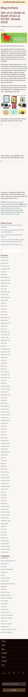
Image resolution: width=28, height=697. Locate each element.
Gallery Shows (5, 581)
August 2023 (4, 263)
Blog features (4, 558)
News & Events (5, 612)
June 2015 (4, 363)
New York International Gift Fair (15, 51)
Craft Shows (9, 202)
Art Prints (23, 64)
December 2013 (5, 386)
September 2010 (5, 486)
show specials (10, 212)
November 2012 (5, 415)
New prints (4, 606)
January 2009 (5, 543)
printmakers (19, 210)
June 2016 (4, 343)
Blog (3, 649)
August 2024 (4, 257)
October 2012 (5, 417)
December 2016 (5, 332)
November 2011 (5, 446)
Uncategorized (5, 626)
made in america (10, 208)
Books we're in (5, 563)
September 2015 (5, 354)
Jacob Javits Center (19, 59)
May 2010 (3, 497)
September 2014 (5, 377)
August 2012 (4, 423)
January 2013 (5, 409)
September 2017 (5, 323)
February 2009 (5, 540)
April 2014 (4, 383)
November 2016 (5, 334)
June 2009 (4, 529)
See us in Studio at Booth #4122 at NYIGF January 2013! (13, 17)
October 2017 (5, 320)
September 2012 (5, 420)
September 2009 (5, 520)
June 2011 (4, 460)
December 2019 (5, 277)
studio (2, 214)
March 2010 (4, 503)
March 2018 (4, 314)
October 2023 (5, 260)
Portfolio (4, 653)
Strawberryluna (14, 2)
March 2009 (4, 538)
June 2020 (4, 274)
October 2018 (5, 294)
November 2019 (5, 280)
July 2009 (3, 526)
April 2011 (3, 466)
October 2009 (5, 517)
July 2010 (3, 492)
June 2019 (4, 289)
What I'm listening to (6, 632)
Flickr (5, 674)
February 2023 (5, 266)
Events (16, 202)
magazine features (6, 595)
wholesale (8, 214)
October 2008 (5, 552)
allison (21, 26)
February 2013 (5, 406)
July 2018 (3, 303)
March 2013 (4, 403)
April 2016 (4, 346)
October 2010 (5, 483)
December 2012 (5, 412)
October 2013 (5, 392)
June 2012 (4, 429)
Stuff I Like (4, 621)
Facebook (18, 674)
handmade (10, 206)
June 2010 (4, 495)
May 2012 (3, 432)
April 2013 (4, 400)
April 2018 (4, 312)
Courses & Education (7, 569)
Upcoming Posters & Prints (8, 629)
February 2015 (5, 372)
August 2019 (4, 286)
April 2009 (4, 535)
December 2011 (5, 443)
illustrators (17, 206)
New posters (4, 603)
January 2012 (5, 440)
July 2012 (3, 426)
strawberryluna (19, 212)
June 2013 (4, 397)
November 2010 (5, 480)
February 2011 (5, 472)
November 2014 (5, 374)
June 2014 (4, 380)
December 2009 (5, 512)
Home (4, 641)
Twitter (14, 674)
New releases (5, 609)
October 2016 (5, 337)
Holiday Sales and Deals (8, 583)
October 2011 (4, 449)
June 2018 (4, 306)
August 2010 (4, 489)
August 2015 (4, 357)
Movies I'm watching (6, 598)
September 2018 (5, 297)
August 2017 (4, 326)
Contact (4, 661)
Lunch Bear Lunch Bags (16, 68)
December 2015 (5, 349)
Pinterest (23, 674)
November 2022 (5, 269)
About (4, 657)
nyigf (14, 210)
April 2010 (4, 500)
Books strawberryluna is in (8, 561)
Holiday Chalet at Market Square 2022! (12, 244)
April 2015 (4, 369)
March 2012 (4, 437)
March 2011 (4, 469)
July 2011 (3, 457)
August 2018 (4, 300)
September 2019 (5, 283)
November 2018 (5, 292)
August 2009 (4, 523)
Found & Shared (5, 578)
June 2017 (4, 329)
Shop (3, 645)
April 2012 (4, 435)
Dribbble (9, 674)
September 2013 (5, 394)
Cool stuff (3, 566)
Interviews (4, 589)
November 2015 (5, 352)
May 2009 (3, 532)
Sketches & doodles (6, 618)
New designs (4, 601)
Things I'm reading (6, 624)
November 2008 (5, 549)
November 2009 (5, 515)
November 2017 (5, 317)
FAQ (3, 665)
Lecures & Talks (5, 592)
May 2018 (3, 309)
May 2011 (3, 463)
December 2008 (5, 546)
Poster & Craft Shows (11, 204)
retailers (3, 212)
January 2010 (5, 509)
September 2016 (5, 340)
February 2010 (5, 506)
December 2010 (5, 477)
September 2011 (5, 452)
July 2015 (3, 360)
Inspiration (4, 586)
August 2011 (4, 455)
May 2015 (3, 366)
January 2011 (4, 475)
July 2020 (3, 271)
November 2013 (5, 389)
